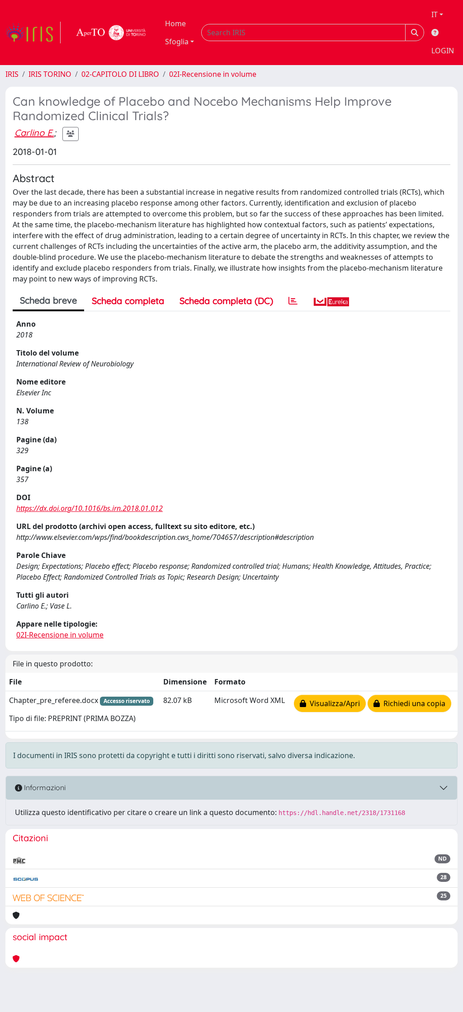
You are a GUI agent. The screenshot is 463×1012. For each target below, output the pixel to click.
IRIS (12, 74)
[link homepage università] (111, 32)
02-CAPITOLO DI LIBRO (120, 74)
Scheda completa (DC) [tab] (226, 300)
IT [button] (434, 14)
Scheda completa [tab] (128, 300)
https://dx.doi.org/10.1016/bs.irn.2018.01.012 (89, 508)
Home (175, 23)
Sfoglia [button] (177, 42)
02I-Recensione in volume (212, 74)
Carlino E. (34, 132)
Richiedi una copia (412, 703)
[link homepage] (33, 32)
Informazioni (44, 787)
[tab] (293, 300)
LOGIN (442, 51)
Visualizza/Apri (333, 703)
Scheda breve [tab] (48, 300)
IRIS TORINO (49, 74)
